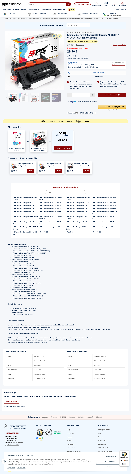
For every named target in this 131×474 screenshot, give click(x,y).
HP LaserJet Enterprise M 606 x (77, 208)
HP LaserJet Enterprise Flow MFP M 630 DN (51, 218)
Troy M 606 (97, 232)
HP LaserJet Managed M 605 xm (104, 227)
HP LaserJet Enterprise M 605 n (25, 205)
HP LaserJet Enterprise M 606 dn (25, 208)
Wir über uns (71, 448)
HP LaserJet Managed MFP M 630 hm (25, 233)
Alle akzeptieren (110, 456)
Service (69, 440)
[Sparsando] (12, 4)
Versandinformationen (74, 451)
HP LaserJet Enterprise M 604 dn (104, 197)
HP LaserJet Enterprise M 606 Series (50, 223)
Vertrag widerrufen (104, 429)
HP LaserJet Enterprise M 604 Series (103, 218)
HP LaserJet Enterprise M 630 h (25, 211)
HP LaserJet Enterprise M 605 (50, 205)
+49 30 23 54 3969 (13, 445)
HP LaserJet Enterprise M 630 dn (104, 208)
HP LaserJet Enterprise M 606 (50, 208)
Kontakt (69, 437)
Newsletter (70, 444)
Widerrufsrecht (103, 448)
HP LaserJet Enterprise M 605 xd (104, 205)
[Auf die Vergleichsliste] (54, 36)
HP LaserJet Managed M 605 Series (76, 228)
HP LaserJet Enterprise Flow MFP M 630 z (78, 199)
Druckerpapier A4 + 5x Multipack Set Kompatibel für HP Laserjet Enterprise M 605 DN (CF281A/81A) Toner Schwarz (53, 165)
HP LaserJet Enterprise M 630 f (77, 222)
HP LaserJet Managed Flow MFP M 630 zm (25, 228)
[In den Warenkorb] (30, 171)
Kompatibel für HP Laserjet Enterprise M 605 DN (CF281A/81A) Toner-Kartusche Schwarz (81, 165)
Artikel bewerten (11, 401)
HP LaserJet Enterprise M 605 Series (23, 223)
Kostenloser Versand (118, 65)
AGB (99, 433)
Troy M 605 (70, 232)
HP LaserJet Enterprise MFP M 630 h (25, 218)
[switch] (124, 464)
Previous (6, 97)
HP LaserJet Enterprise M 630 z (77, 211)
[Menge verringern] (69, 95)
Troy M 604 (44, 232)
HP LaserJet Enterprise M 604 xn (78, 202)
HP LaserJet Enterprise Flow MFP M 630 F (78, 218)
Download (70, 433)
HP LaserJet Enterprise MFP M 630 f (104, 213)
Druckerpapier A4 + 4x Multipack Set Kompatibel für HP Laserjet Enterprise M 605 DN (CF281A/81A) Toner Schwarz (25, 165)
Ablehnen (110, 467)
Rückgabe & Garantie (105, 451)
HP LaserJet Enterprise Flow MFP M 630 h (25, 199)
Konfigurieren (110, 461)
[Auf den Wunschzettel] (59, 36)
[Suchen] (68, 4)
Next (62, 97)
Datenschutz (102, 444)
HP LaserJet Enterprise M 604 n (25, 202)
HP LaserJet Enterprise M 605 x (77, 205)
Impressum (102, 440)
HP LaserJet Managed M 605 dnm (51, 227)
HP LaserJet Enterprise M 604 (50, 202)
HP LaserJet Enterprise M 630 (50, 211)
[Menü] (127, 452)
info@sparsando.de (16, 442)
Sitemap (101, 437)
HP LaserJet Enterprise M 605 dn (104, 202)
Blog (68, 429)
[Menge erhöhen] (92, 95)
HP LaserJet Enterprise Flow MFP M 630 (51, 199)
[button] (114, 4)
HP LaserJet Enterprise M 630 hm (104, 222)
